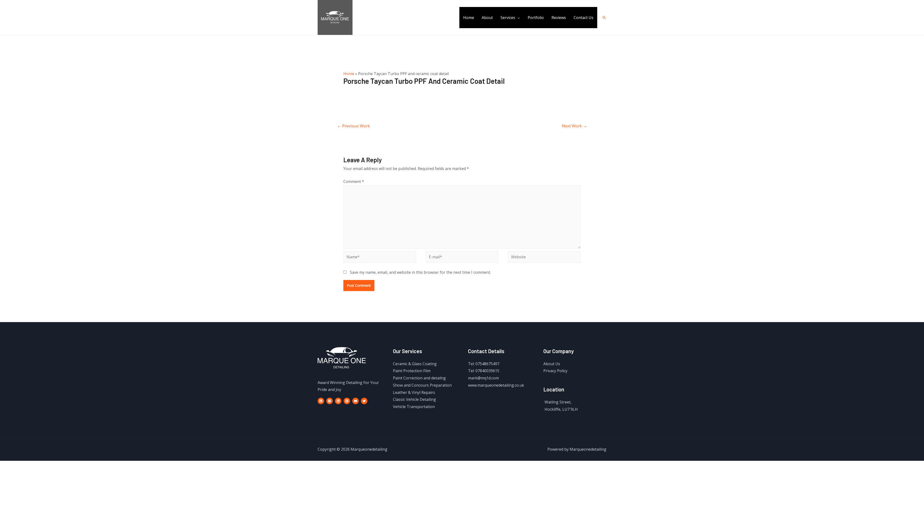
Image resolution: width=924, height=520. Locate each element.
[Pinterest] (347, 401)
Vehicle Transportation (414, 406)
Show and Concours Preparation (422, 385)
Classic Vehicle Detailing (414, 399)
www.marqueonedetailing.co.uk (496, 385)
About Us (551, 363)
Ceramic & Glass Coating (415, 363)
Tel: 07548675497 (483, 363)
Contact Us (583, 17)
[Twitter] (364, 401)
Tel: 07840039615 (483, 370)
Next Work (574, 126)
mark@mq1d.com (483, 378)
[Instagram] (329, 401)
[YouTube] (355, 401)
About (487, 17)
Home (468, 17)
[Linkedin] (338, 401)
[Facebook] (321, 401)
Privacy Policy (555, 370)
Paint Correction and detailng (419, 378)
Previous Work (353, 126)
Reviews (559, 17)
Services (507, 17)
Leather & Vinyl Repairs (414, 392)
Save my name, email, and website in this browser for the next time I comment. (420, 272)
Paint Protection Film (411, 370)
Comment (353, 181)
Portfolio (536, 17)
